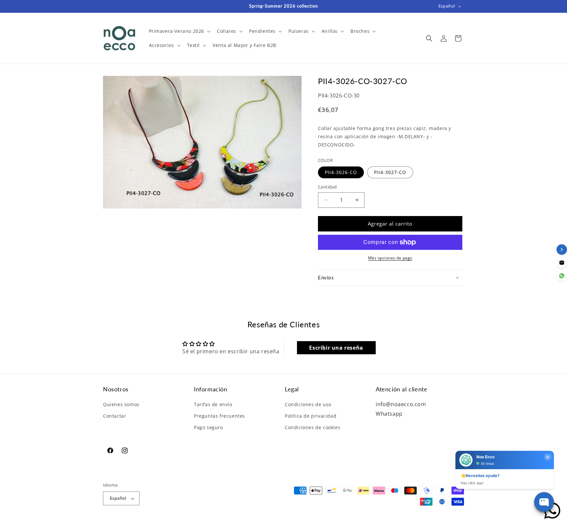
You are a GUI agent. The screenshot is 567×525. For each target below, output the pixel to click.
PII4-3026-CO (341, 172)
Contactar (114, 416)
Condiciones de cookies (312, 427)
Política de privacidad (310, 416)
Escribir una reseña (336, 347)
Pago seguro (208, 427)
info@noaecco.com (401, 404)
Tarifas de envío (213, 404)
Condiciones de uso (308, 404)
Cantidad (327, 187)
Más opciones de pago (390, 258)
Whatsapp (389, 413)
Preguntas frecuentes (219, 416)
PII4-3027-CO (390, 172)
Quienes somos (121, 404)
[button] (179, 31)
